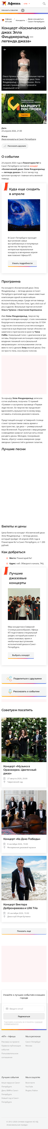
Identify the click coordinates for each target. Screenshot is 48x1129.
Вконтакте (30, 1082)
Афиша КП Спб (8, 20)
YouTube (29, 1086)
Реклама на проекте (10, 1042)
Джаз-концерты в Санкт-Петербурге (36, 20)
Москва (28, 1045)
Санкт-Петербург (32, 1042)
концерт (34, 166)
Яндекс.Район (31, 1090)
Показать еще (24, 931)
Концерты (20, 20)
